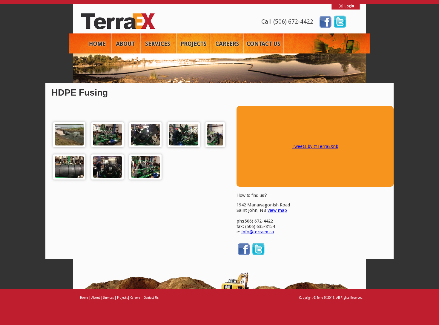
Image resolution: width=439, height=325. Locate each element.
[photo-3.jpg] (69, 167)
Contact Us (151, 297)
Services (108, 297)
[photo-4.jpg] (107, 167)
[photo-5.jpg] (145, 167)
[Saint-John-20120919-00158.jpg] (69, 134)
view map (277, 210)
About (95, 297)
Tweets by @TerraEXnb (315, 146)
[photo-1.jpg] (145, 134)
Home (84, 297)
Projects (122, 297)
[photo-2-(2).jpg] (184, 134)
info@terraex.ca (257, 231)
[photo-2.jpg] (215, 134)
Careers (135, 297)
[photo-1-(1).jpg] (107, 134)
